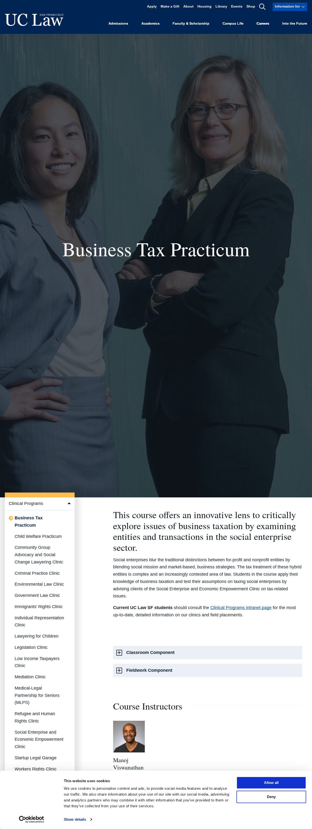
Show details (75, 819)
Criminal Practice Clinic (37, 573)
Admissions (118, 23)
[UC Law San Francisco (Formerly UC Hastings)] (34, 20)
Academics (150, 23)
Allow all (271, 782)
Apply (152, 7)
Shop (250, 7)
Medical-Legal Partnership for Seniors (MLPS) (37, 695)
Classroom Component (150, 652)
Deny (271, 797)
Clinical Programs (26, 503)
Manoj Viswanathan (128, 763)
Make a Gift (170, 7)
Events (237, 7)
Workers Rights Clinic (36, 769)
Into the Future (294, 23)
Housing (204, 7)
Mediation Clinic (30, 676)
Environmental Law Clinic (39, 584)
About (188, 7)
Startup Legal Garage (36, 757)
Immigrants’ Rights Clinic (39, 606)
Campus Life (233, 23)
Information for (287, 7)
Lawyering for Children (36, 636)
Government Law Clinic (37, 595)
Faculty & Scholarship (191, 23)
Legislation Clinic (31, 647)
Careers (262, 23)
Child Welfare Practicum (38, 536)
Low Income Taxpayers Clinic (37, 662)
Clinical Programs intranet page (241, 607)
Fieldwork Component (149, 670)
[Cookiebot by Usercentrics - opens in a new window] (31, 819)
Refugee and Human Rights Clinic (35, 717)
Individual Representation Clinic (39, 621)
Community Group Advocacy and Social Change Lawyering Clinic (39, 554)
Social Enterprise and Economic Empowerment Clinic (39, 739)
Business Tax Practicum (29, 521)
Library (221, 7)
